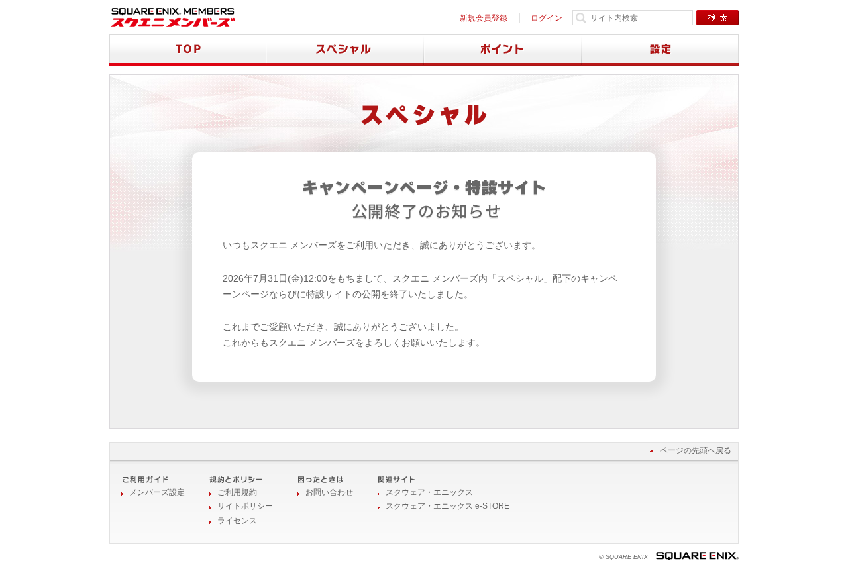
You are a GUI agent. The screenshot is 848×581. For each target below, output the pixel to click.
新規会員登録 (483, 18)
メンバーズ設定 (157, 492)
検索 (717, 17)
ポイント (503, 50)
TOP (187, 50)
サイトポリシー (245, 506)
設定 (660, 50)
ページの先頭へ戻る (695, 450)
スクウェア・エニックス (429, 492)
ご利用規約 (237, 492)
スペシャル (345, 50)
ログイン (546, 18)
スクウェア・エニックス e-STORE (447, 506)
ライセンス (237, 520)
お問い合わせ (329, 492)
